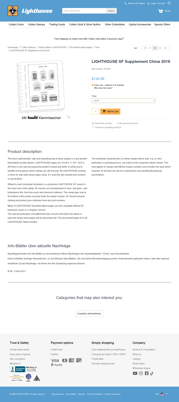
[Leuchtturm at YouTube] (135, 374)
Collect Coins (16, 24)
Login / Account (157, 3)
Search (111, 11)
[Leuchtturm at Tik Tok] (152, 374)
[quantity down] (98, 113)
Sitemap (81, 394)
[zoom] (68, 117)
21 (150, 48)
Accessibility (71, 394)
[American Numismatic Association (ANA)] (18, 378)
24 (165, 48)
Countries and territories (89, 314)
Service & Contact (136, 3)
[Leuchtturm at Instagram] (141, 374)
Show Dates (139, 364)
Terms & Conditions (95, 394)
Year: (94, 96)
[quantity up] (98, 110)
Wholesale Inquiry (141, 368)
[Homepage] (30, 11)
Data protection (57, 394)
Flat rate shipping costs (103, 364)
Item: (135, 48)
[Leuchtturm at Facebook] (147, 374)
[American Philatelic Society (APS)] (29, 378)
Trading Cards (57, 24)
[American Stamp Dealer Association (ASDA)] (36, 378)
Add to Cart (112, 111)
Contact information (113, 394)
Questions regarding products (108, 127)
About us (137, 354)
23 (160, 48)
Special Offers (162, 24)
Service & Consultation (144, 350)
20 (145, 48)
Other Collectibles (115, 24)
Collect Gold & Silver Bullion (85, 24)
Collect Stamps (36, 24)
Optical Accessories (140, 24)
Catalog (136, 359)
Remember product (103, 123)
